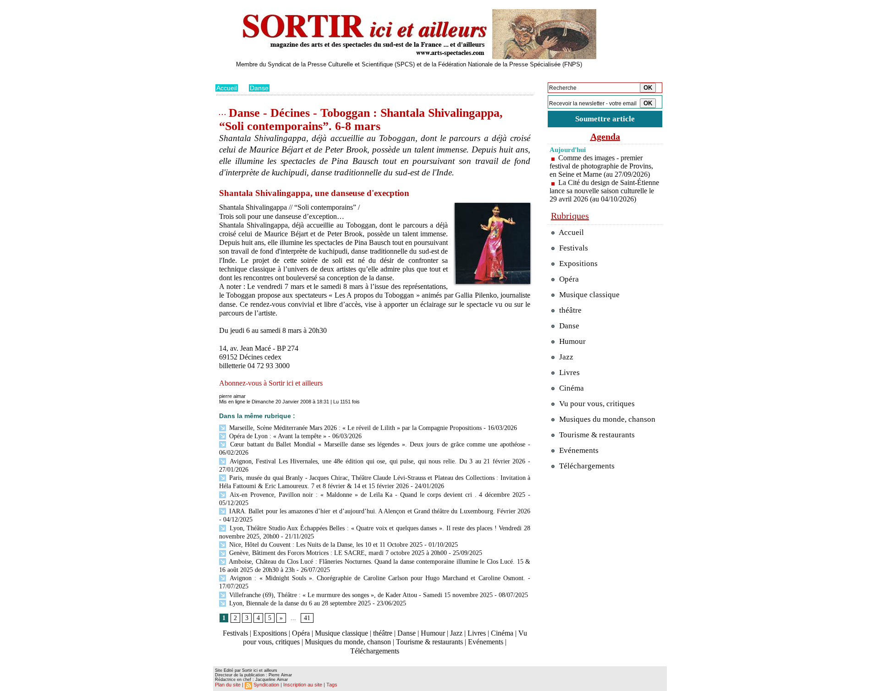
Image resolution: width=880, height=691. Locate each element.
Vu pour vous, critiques (596, 403)
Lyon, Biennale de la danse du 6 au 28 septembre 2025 (299, 603)
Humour (433, 633)
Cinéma (502, 633)
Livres (477, 633)
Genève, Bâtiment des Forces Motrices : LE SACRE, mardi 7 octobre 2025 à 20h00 (337, 553)
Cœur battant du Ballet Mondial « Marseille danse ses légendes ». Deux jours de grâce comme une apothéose (376, 444)
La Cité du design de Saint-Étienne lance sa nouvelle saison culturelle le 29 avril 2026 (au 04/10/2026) (604, 191)
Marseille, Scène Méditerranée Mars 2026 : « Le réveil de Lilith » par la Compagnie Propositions (354, 427)
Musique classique (341, 633)
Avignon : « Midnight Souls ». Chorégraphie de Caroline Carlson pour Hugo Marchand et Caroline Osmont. (377, 578)
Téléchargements (374, 651)
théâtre (382, 633)
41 (307, 618)
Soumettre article (605, 118)
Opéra (301, 633)
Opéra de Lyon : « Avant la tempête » (276, 436)
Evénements (485, 642)
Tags (331, 684)
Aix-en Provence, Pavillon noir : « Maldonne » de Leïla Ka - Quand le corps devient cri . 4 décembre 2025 (376, 494)
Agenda (605, 136)
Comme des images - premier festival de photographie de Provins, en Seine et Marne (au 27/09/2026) (601, 166)
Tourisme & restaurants (429, 642)
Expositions (270, 633)
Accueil (226, 88)
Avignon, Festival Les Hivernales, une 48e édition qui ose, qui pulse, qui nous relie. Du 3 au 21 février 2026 (376, 461)
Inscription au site (302, 684)
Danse (259, 88)
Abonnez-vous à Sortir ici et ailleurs (271, 383)
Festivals (235, 633)
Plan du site (228, 684)
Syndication (266, 684)
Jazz (456, 633)
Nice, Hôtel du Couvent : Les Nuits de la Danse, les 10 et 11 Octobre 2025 (325, 544)
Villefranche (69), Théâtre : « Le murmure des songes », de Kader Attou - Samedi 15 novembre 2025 (361, 595)
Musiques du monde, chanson (348, 642)
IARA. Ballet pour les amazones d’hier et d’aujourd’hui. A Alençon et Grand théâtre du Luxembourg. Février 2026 (378, 511)
